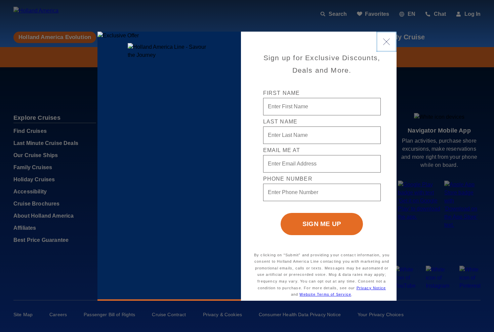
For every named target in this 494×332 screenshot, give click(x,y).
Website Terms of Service (325, 294)
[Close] (386, 42)
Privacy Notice (371, 288)
